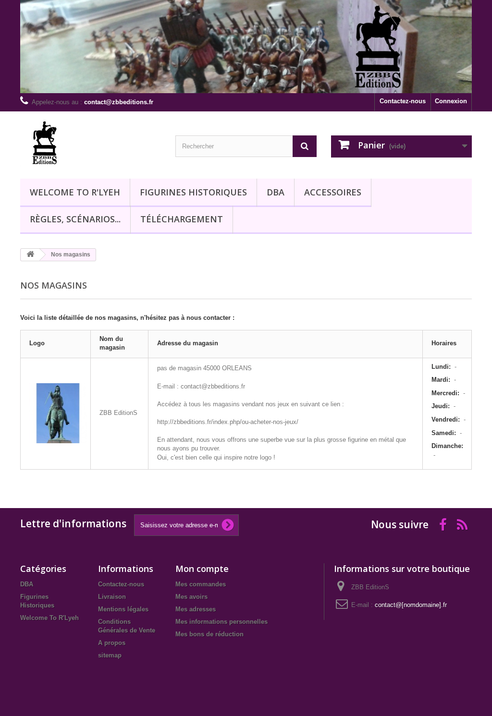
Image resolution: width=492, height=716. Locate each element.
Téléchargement (181, 219)
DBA (275, 192)
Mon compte (202, 568)
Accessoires (332, 192)
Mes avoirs (191, 596)
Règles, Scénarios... (75, 219)
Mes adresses (195, 609)
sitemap (110, 655)
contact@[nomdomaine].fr (411, 604)
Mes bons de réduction (209, 634)
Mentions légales (123, 609)
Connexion (451, 101)
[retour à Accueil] (30, 255)
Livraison (112, 596)
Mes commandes (200, 584)
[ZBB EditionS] (90, 143)
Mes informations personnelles (221, 621)
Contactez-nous (403, 101)
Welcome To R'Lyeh (75, 192)
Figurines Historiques (193, 192)
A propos (111, 642)
